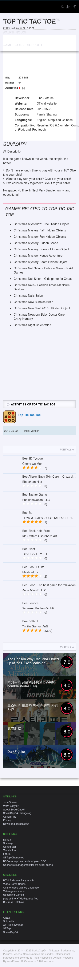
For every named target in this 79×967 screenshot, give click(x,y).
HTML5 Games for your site (18, 880)
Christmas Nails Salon (28, 295)
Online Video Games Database (21, 887)
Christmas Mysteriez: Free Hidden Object (41, 224)
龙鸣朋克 (14, 728)
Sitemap (8, 843)
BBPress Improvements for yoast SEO (24, 861)
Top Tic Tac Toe (29, 415)
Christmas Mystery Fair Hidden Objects (40, 230)
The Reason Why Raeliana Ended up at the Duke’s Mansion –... (33, 660)
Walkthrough (15, 32)
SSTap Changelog (13, 857)
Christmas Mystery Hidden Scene (36, 243)
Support (34, 45)
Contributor (9, 846)
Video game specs (13, 891)
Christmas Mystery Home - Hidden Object (41, 249)
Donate (7, 839)
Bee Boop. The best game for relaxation (49, 585)
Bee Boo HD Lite (33, 567)
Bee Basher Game (34, 494)
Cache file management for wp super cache (28, 864)
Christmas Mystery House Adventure (38, 255)
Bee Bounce (30, 603)
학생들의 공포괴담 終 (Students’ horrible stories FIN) (31, 684)
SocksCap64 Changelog (17, 813)
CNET (6, 917)
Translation (9, 850)
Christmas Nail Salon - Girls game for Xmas (43, 278)
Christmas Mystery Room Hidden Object (40, 262)
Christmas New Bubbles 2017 (33, 302)
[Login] (74, 6)
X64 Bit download (13, 924)
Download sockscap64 (16, 823)
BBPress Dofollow (13, 902)
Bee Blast (28, 549)
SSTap (7, 928)
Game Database (16, 19)
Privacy (7, 820)
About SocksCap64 (14, 809)
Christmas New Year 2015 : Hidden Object (42, 308)
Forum (7, 853)
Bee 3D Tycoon (32, 458)
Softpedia (8, 921)
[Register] (68, 6)
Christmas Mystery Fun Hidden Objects (40, 236)
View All (66, 449)
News (55, 19)
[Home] (7, 6)
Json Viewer (10, 802)
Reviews (40, 19)
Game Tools (13, 45)
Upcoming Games (13, 894)
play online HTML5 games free (20, 898)
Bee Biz (27, 512)
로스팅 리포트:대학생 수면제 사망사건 (32, 707)
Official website (47, 103)
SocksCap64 (10, 932)
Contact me (9, 816)
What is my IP (11, 806)
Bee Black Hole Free (36, 531)
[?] (23, 87)
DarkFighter (16, 751)
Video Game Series (14, 884)
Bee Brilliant (30, 621)
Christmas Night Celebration (32, 325)
